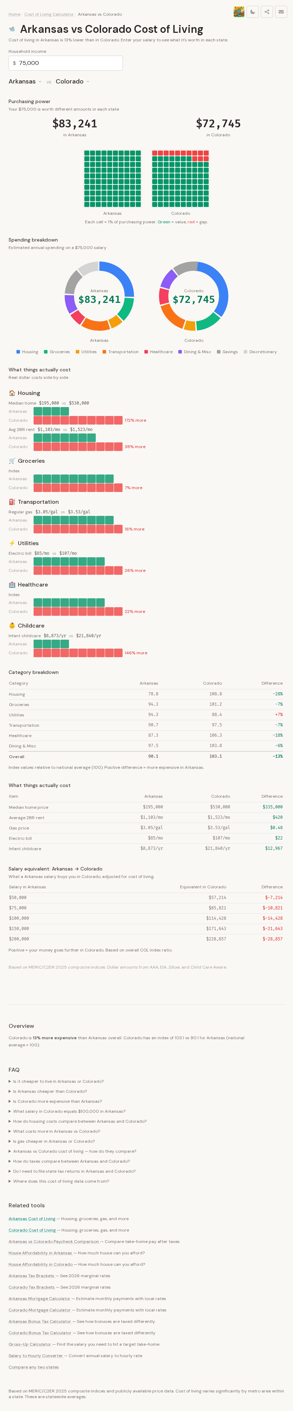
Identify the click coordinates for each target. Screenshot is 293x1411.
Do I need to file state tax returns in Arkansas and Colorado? (74, 1171)
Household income (27, 51)
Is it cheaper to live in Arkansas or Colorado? (58, 1081)
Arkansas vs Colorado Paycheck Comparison (54, 1241)
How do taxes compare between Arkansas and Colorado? (71, 1161)
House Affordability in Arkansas (41, 1253)
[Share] (267, 12)
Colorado (70, 81)
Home (14, 14)
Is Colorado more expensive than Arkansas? (57, 1101)
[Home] (239, 11)
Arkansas (22, 81)
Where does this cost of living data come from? (61, 1181)
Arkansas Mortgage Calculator (40, 1298)
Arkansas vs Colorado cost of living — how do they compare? (74, 1151)
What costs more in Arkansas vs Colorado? (56, 1131)
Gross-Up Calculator (30, 1344)
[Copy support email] (281, 12)
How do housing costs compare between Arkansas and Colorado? (79, 1121)
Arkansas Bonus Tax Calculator (40, 1321)
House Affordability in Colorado (41, 1264)
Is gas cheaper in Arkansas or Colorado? (54, 1141)
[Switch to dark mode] (253, 12)
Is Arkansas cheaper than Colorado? (50, 1091)
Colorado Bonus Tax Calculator (41, 1333)
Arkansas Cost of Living (32, 1219)
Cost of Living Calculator (49, 14)
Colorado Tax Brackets (32, 1287)
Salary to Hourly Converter (36, 1356)
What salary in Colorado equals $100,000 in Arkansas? (69, 1111)
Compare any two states (34, 1367)
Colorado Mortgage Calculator (40, 1310)
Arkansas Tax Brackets (32, 1276)
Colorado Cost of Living (33, 1230)
